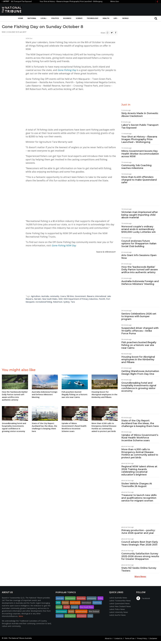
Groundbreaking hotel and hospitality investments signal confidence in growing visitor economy (138, 386)
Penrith (102, 299)
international (100, 296)
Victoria (65, 603)
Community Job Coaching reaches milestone (136, 166)
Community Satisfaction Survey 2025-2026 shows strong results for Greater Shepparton (140, 556)
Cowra (63, 296)
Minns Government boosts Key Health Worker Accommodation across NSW (140, 154)
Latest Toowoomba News (120, 600)
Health (106, 18)
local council (75, 603)
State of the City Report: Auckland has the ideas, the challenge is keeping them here (140, 423)
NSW (60, 299)
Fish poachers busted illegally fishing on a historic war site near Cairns (138, 345)
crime (90, 616)
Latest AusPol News (117, 615)
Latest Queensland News (119, 603)
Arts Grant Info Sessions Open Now (139, 256)
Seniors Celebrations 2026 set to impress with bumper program (138, 316)
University (97, 603)
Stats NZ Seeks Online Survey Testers (138, 569)
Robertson (57, 302)
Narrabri (37, 299)
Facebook (145, 598)
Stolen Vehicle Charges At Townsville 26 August (136, 485)
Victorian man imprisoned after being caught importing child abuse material (139, 215)
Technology (92, 18)
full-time (70, 296)
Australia (45, 296)
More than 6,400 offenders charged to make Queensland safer (139, 180)
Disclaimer (153, 638)
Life (115, 18)
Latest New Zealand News (120, 606)
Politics (55, 18)
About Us (108, 638)
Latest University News (118, 612)
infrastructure (81, 611)
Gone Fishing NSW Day (64, 245)
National (32, 18)
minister (74, 607)
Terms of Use (129, 638)
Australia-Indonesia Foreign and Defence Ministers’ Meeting (140, 282)
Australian (81, 598)
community (54, 296)
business (59, 616)
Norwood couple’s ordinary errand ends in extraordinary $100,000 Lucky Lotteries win (138, 229)
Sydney (66, 302)
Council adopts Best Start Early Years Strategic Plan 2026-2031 (139, 543)
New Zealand (94, 611)
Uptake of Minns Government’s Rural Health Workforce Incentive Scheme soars (139, 438)
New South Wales (49, 299)
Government (80, 296)
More (21, 616)
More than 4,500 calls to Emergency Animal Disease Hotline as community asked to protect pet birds (139, 453)
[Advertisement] (113, 9)
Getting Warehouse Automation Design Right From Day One (140, 372)
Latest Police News (117, 609)
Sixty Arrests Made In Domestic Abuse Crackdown (139, 114)
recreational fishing (44, 302)
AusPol (66, 607)
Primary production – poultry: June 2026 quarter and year (138, 532)
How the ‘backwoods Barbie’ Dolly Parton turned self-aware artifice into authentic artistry (139, 270)
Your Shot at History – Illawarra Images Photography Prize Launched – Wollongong (61, 1)
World (125, 18)
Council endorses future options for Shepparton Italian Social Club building (138, 244)
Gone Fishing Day (67, 70)
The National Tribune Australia (20, 638)
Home (20, 18)
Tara (73, 302)
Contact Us (118, 638)
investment (81, 616)
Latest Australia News (118, 597)
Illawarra (90, 296)
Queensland (86, 603)
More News (140, 576)
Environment (61, 611)
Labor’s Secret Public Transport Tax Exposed (139, 126)
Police (100, 598)
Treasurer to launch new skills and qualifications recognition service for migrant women (139, 498)
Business (67, 18)
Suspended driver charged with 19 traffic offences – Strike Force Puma (140, 331)
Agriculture (35, 296)
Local (43, 18)
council (59, 607)
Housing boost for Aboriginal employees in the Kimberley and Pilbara (138, 359)
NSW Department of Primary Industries (81, 299)
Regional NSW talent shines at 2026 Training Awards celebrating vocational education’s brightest (139, 470)
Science (79, 18)
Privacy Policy (142, 638)
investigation (70, 616)
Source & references (105, 251)
